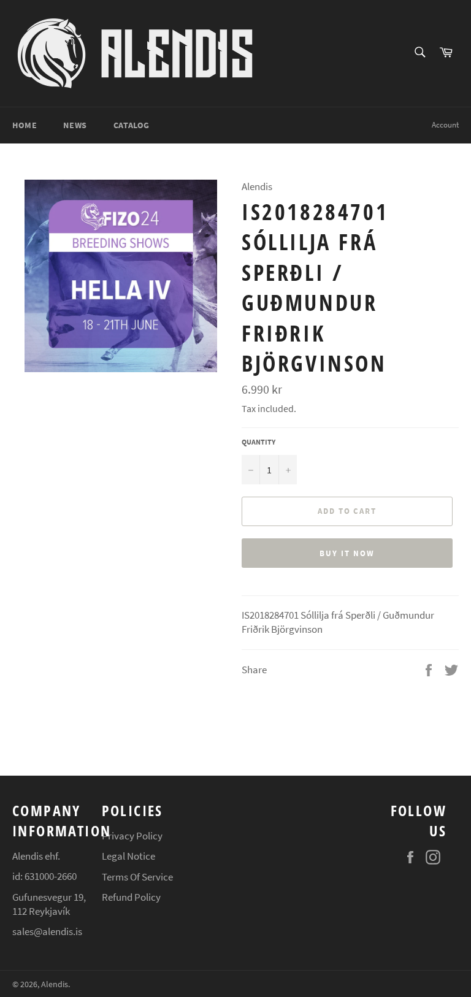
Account (445, 125)
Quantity (258, 441)
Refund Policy (131, 897)
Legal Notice (128, 856)
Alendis (54, 984)
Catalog (131, 125)
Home (24, 125)
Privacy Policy (132, 835)
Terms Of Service (137, 877)
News (74, 125)
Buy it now (347, 553)
